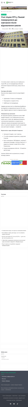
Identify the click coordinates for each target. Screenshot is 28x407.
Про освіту (9, 11)
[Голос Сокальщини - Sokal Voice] (9, 2)
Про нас (4, 378)
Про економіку (7, 179)
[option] (14, 182)
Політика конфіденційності (8, 376)
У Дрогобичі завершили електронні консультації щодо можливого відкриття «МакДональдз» (12, 185)
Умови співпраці (6, 381)
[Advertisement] (14, 64)
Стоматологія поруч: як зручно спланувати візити (14, 230)
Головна (4, 11)
